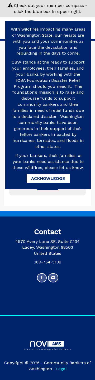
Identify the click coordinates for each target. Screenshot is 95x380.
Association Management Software (47, 349)
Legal (61, 368)
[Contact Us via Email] (53, 277)
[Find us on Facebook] (42, 277)
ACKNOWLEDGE (48, 178)
